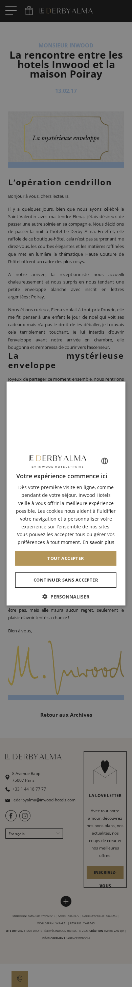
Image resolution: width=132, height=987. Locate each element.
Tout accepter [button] (66, 558)
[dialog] (66, 494)
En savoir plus (98, 542)
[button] (66, 596)
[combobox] (105, 461)
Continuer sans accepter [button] (66, 580)
